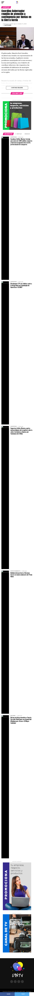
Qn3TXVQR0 (7, 25)
